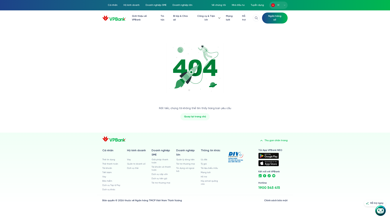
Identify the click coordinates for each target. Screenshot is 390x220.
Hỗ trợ (244, 18)
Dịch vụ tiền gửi (159, 179)
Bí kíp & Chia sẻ (180, 18)
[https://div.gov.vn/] (235, 157)
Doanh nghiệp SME (156, 5)
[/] (114, 18)
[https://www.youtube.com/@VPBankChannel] (273, 176)
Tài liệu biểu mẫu (209, 168)
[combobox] (278, 5)
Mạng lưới (229, 18)
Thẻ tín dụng (108, 160)
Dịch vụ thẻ (132, 168)
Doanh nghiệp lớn (182, 5)
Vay (104, 177)
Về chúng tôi (219, 5)
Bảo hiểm (107, 181)
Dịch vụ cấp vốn (160, 174)
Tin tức (162, 18)
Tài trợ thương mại (161, 183)
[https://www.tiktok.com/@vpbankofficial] (269, 176)
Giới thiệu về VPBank (139, 18)
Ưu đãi (204, 160)
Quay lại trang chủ (195, 116)
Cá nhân (112, 5)
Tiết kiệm (107, 172)
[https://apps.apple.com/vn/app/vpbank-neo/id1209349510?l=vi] (268, 163)
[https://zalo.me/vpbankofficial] (260, 176)
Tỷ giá (204, 164)
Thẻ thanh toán (110, 164)
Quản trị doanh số (136, 164)
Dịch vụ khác (108, 190)
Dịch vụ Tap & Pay (111, 185)
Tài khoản (107, 168)
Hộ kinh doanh (132, 5)
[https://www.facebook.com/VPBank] (264, 176)
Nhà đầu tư (238, 5)
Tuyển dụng (257, 5)
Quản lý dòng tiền (185, 160)
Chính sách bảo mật (276, 200)
